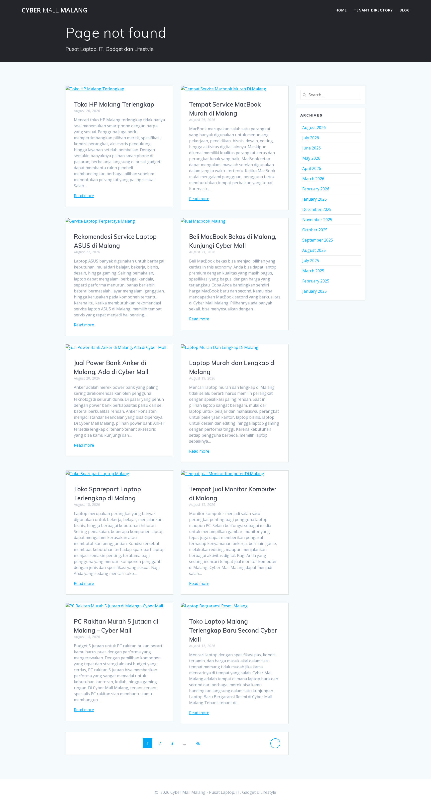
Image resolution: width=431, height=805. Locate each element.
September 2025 (317, 240)
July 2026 (310, 137)
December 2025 (316, 209)
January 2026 (314, 199)
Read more (84, 195)
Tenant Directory (373, 10)
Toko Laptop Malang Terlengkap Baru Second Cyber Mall (233, 630)
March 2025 (313, 270)
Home (341, 10)
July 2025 (310, 260)
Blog (405, 10)
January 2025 (314, 291)
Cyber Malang (54, 10)
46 (200, 743)
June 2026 (311, 148)
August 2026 (314, 127)
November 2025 (317, 219)
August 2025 (314, 250)
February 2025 (315, 281)
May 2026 (311, 158)
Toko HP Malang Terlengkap (114, 104)
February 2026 (315, 189)
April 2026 (311, 168)
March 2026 (313, 178)
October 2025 (314, 230)
